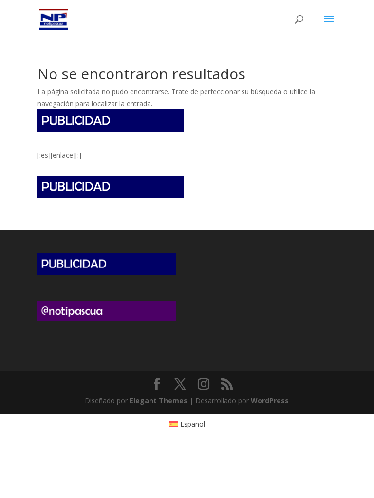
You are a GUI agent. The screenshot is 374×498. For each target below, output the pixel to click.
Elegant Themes (158, 400)
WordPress (270, 400)
